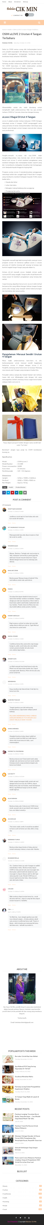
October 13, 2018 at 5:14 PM (15, 548)
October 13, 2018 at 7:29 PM (15, 573)
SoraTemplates (13, 1222)
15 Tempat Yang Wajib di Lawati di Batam (27, 1098)
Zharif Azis (12, 659)
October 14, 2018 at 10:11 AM (16, 661)
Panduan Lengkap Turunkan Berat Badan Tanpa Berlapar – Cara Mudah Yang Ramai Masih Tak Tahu (27, 1116)
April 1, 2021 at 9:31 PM (14, 912)
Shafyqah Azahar (15, 509)
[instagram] (25, 1218)
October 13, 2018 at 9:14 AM (16, 511)
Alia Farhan (12, 798)
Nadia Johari (13, 636)
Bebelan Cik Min (7, 43)
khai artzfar (13, 570)
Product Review (20, 487)
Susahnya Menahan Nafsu (24, 1076)
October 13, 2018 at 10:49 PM (16, 618)
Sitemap (25, 2)
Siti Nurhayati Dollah (16, 527)
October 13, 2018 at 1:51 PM (15, 530)
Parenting (22, 1201)
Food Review (22, 1194)
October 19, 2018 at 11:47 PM (16, 891)
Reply (9, 523)
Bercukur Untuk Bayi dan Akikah (26, 1056)
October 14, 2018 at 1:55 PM (15, 702)
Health (9, 29)
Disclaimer (17, 2)
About (10, 2)
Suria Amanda (13, 728)
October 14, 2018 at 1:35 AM (16, 639)
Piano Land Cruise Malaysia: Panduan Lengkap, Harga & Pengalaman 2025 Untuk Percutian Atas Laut (28, 1160)
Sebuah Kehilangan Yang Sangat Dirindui (26, 1149)
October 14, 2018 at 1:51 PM (15, 684)
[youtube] (29, 1218)
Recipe (22, 1205)
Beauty (22, 1186)
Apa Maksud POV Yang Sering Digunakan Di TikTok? (25, 1068)
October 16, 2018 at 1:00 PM (15, 821)
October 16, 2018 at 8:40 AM (16, 801)
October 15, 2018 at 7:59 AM (16, 754)
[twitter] (20, 1218)
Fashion (22, 1190)
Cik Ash (10, 889)
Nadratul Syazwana (16, 751)
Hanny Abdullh (13, 615)
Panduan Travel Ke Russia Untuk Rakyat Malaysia (26, 1127)
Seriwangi (12, 681)
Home (4, 2)
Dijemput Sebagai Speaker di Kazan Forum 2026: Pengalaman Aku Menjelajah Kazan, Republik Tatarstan (28, 1138)
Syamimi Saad (13, 546)
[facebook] (16, 1218)
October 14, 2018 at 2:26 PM (15, 731)
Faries (10, 589)
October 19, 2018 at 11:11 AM (16, 860)
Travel (22, 1209)
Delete (14, 523)
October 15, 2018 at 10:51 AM (16, 776)
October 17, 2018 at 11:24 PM (16, 842)
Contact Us (17, 15)
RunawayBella (13, 858)
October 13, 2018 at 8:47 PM (15, 591)
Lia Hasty (11, 774)
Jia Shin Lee (12, 819)
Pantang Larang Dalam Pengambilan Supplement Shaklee (27, 1088)
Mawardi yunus (14, 839)
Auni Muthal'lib (14, 700)
